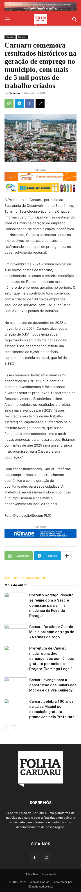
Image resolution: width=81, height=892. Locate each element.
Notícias (10, 37)
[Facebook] (29, 103)
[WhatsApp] (9, 103)
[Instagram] (46, 857)
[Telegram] (19, 103)
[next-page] (14, 728)
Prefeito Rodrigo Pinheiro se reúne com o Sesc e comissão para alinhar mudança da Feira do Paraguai (51, 605)
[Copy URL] (40, 103)
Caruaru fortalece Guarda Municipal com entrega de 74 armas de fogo (51, 631)
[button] (7, 19)
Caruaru (22, 37)
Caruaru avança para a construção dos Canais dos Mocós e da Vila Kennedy (52, 685)
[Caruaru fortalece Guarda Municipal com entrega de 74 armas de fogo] (15, 632)
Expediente (49, 874)
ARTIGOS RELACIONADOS (25, 578)
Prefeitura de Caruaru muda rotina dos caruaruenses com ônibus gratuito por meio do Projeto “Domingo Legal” (51, 658)
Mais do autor (15, 585)
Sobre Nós (31, 874)
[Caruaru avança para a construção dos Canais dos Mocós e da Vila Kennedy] (15, 685)
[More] (67, 555)
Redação (14, 93)
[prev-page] (7, 728)
